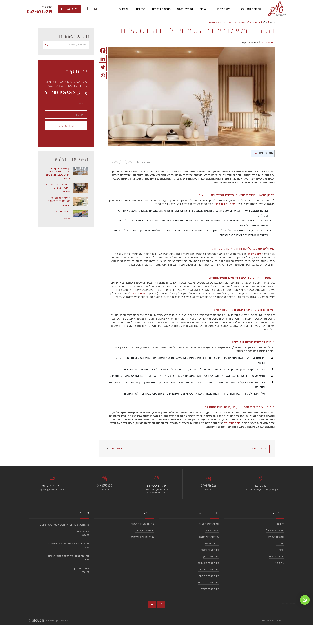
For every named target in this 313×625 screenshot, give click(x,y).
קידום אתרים (51, 620)
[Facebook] (103, 50)
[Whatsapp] (103, 75)
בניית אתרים (65, 620)
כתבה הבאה (116, 448)
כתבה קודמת (257, 448)
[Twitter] (103, 67)
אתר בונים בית (232, 423)
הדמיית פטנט (140, 293)
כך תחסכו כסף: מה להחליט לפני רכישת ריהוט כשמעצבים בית (58, 171)
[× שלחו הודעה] (305, 600)
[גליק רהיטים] (277, 9)
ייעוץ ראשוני (70, 9)
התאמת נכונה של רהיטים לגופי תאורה (59, 200)
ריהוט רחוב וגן (62, 211)
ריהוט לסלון (254, 254)
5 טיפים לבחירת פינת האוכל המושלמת (58, 186)
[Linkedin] (103, 59)
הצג (256, 153)
